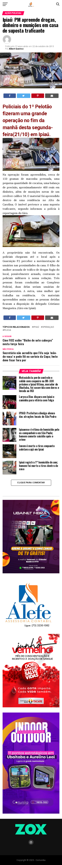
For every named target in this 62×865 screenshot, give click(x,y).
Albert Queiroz (16, 49)
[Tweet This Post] (23, 95)
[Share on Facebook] (9, 95)
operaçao (48, 327)
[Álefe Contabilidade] (28, 627)
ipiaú (36, 327)
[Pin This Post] (37, 95)
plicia (7, 330)
